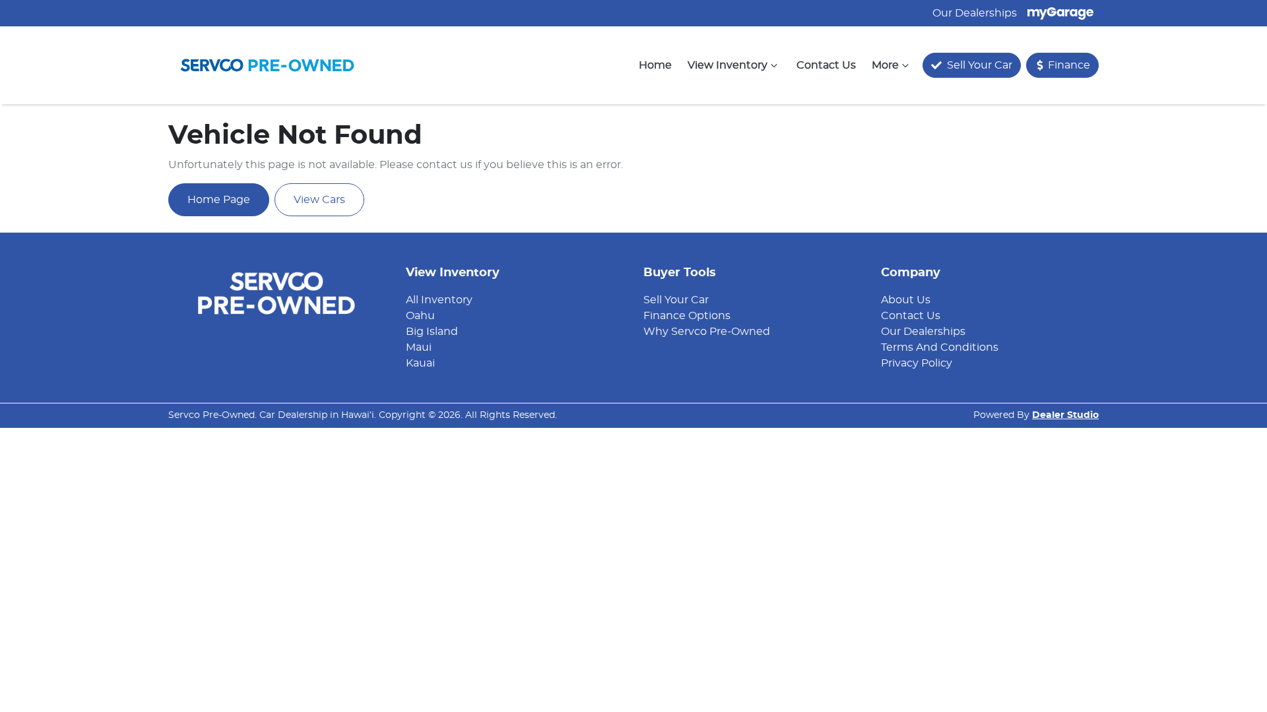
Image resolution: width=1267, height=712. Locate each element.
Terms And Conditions (939, 347)
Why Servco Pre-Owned (706, 331)
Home (655, 65)
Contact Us (826, 65)
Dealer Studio (1065, 415)
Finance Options (687, 316)
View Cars (319, 199)
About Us (905, 300)
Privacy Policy (916, 363)
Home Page (218, 199)
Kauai (420, 363)
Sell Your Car (676, 300)
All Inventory (439, 300)
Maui (419, 347)
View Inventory (727, 65)
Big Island (432, 331)
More (885, 65)
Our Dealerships (974, 13)
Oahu (420, 316)
